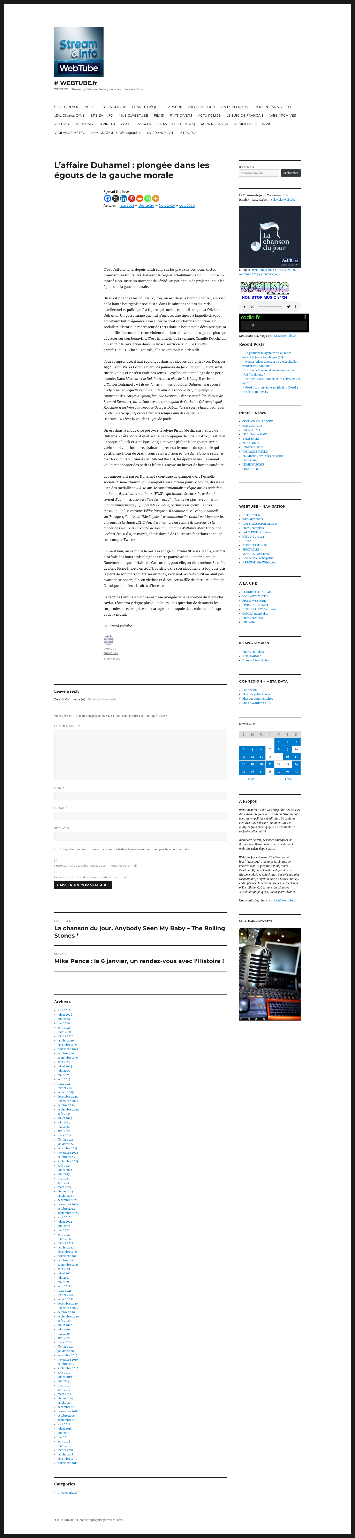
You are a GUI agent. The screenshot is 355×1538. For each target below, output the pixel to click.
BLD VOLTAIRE (114, 107)
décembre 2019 (67, 1355)
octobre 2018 (66, 1415)
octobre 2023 (66, 1157)
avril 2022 (64, 1234)
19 (252, 764)
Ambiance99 (269, 274)
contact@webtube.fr (282, 336)
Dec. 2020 (146, 205)
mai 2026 (64, 1023)
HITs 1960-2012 (253, 536)
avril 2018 (64, 1441)
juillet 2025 (65, 1066)
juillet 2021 (65, 1273)
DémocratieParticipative (258, 558)
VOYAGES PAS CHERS (256, 554)
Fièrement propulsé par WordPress (100, 1520)
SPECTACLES (250, 549)
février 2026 (66, 1036)
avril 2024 (64, 1131)
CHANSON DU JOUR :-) (176, 124)
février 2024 (65, 1139)
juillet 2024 (65, 1118)
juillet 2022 (65, 1221)
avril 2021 (64, 1286)
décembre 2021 (67, 1252)
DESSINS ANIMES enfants (259, 609)
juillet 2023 (65, 1170)
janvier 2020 (66, 1351)
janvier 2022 (66, 1247)
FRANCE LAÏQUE (146, 107)
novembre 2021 (68, 1256)
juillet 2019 (65, 1377)
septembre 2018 (68, 1420)
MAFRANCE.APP (160, 133)
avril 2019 (64, 1390)
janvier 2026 (66, 1040)
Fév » (288, 779)
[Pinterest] (131, 198)
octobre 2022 (66, 1208)
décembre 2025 (68, 1045)
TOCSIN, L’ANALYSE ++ (273, 107)
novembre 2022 (68, 1204)
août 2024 (64, 1114)
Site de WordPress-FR (256, 703)
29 (278, 771)
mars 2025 (64, 1083)
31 (296, 771)
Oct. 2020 (187, 205)
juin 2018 (63, 1433)
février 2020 (65, 1346)
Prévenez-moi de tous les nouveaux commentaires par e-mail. (95, 865)
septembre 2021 (68, 1265)
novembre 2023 (68, 1152)
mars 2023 (64, 1187)
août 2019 (64, 1372)
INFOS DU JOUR (201, 107)
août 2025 (64, 1062)
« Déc (251, 779)
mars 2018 (64, 1446)
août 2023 (64, 1165)
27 (261, 771)
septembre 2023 (68, 1161)
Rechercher (246, 167)
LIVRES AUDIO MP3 (255, 605)
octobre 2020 (66, 1312)
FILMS (159, 115)
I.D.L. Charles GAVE (69, 115)
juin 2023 (64, 1174)
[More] (155, 198)
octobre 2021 (66, 1260)
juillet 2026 (65, 1014)
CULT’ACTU (250, 469)
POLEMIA (62, 124)
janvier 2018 (65, 1454)
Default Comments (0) (69, 699)
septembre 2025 (68, 1058)
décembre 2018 (67, 1407)
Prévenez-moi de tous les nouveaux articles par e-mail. (90, 877)
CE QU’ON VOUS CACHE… (75, 107)
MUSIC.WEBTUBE (133, 115)
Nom (59, 788)
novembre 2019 (68, 1359)
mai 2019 (63, 1385)
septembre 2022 (68, 1213)
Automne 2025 (248, 274)
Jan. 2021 (127, 205)
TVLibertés (84, 124)
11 (243, 757)
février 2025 (65, 1088)
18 (243, 764)
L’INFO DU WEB (252, 447)
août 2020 (64, 1321)
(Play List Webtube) (284, 199)
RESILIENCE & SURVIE (252, 124)
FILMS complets (253, 528)
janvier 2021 (65, 1299)
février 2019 (65, 1398)
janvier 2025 (66, 1092)
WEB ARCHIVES (282, 115)
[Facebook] (107, 198)
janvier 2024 (66, 1144)
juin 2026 (64, 1019)
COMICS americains (255, 613)
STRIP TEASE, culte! (114, 124)
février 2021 (65, 1295)
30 (287, 771)
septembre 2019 (68, 1368)
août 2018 (64, 1424)
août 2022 (64, 1217)
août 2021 (64, 1269)
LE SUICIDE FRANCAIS (245, 115)
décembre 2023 (67, 1148)
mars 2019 (64, 1394)
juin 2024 (64, 1122)
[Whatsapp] (147, 198)
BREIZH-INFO (101, 115)
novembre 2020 (68, 1308)
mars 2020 (64, 1342)
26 (252, 771)
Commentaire (67, 726)
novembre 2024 (68, 1101)
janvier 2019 (66, 1403)
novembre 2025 (68, 1049)
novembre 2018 (68, 1411)
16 (287, 757)
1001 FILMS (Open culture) (259, 523)
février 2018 (65, 1450)
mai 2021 (63, 1282)
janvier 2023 (66, 1196)
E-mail (61, 808)
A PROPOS (188, 133)
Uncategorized (67, 1492)
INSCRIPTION (251, 515)
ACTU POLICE (209, 115)
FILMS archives (252, 618)
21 (270, 764)
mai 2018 (63, 1437)
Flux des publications (256, 694)
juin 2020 (64, 1329)
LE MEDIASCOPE (253, 464)
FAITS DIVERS (181, 115)
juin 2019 (64, 1381)
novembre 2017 (68, 1463)
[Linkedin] (123, 198)
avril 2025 (64, 1079)
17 (296, 757)
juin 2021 (63, 1277)
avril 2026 (64, 1027)
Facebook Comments (102, 699)
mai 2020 (64, 1334)
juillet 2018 (65, 1428)
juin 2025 (64, 1070)
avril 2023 (64, 1183)
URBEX (247, 541)
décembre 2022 (68, 1200)
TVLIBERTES (250, 438)
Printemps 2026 (263, 270)
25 (243, 771)
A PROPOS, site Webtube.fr (259, 562)
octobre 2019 (66, 1364)
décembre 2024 (68, 1096)
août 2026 (64, 1010)
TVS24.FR (144, 124)
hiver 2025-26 (286, 270)
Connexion (249, 690)
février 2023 (65, 1191)
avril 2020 (64, 1338)
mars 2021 (64, 1290)
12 (252, 757)
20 (261, 764)
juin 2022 (64, 1226)
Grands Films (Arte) (255, 660)
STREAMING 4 (251, 656)
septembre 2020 (68, 1316)
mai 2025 (64, 1075)
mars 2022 (64, 1239)
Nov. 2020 (167, 205)
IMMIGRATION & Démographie (116, 133)
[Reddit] (139, 198)
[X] (115, 198)
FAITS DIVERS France (256, 532)
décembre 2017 (67, 1459)
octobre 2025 (66, 1053)
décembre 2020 (68, 1303)
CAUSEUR (174, 107)
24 (296, 764)
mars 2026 (65, 1032)
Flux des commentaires (257, 698)
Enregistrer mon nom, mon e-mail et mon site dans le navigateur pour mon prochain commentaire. (125, 849)
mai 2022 (64, 1230)
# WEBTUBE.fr (75, 82)
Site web (61, 828)
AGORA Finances (214, 124)
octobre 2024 (66, 1105)
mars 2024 (64, 1135)
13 (261, 757)
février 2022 (65, 1243)
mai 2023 (63, 1178)
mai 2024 (64, 1127)
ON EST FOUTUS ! (235, 107)
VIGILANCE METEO (69, 133)
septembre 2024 (68, 1109)
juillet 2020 (65, 1325)
